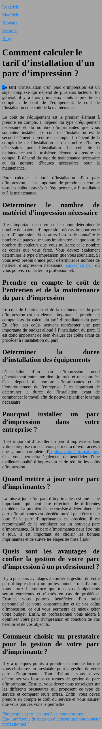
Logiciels (10, 7)
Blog (6, 38)
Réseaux (10, 22)
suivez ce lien (79, 265)
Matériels (10, 14)
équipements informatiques (74, 451)
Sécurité (9, 30)
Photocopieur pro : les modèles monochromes (43, 713)
